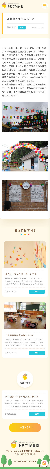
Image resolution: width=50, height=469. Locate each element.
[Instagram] (44, 463)
